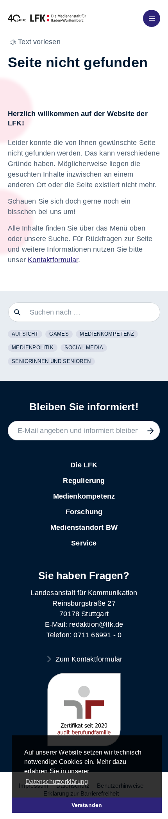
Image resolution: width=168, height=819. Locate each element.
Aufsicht (25, 334)
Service (84, 543)
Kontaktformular (53, 260)
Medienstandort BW (84, 527)
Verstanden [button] (86, 805)
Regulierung (84, 481)
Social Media (83, 347)
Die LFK (83, 465)
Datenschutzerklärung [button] (56, 781)
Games (59, 334)
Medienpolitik (33, 347)
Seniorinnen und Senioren (51, 361)
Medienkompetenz (107, 334)
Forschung (84, 512)
